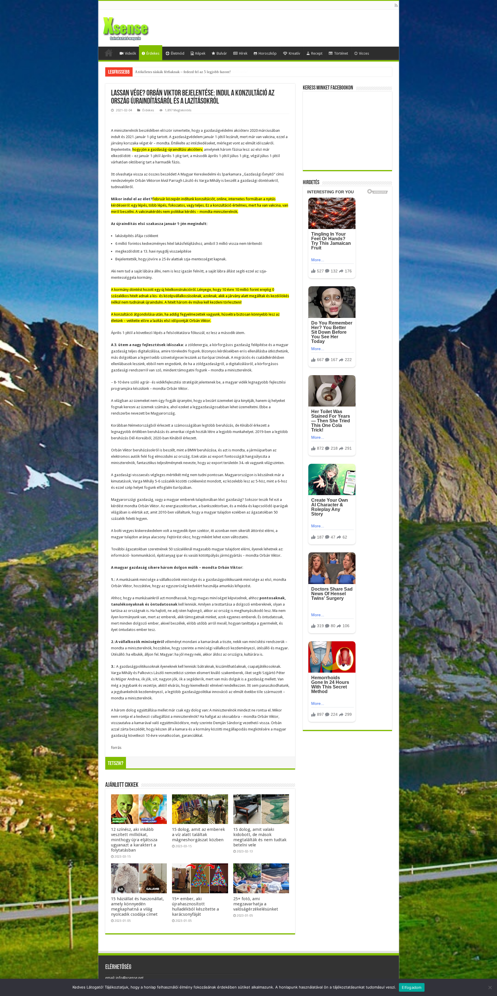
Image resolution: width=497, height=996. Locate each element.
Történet (341, 53)
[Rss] (396, 5)
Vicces (364, 53)
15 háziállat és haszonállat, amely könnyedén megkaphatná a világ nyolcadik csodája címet (137, 906)
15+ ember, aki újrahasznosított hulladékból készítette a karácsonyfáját (195, 906)
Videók (130, 53)
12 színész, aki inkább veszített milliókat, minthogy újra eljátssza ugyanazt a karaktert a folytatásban (134, 840)
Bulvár (222, 53)
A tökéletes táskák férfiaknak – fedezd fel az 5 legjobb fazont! (183, 72)
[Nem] (490, 987)
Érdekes (152, 53)
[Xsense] (139, 27)
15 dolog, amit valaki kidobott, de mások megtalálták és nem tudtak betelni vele (259, 837)
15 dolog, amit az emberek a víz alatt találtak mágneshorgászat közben (198, 834)
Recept (316, 53)
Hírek (243, 53)
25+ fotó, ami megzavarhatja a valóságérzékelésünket (255, 904)
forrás (116, 747)
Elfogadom (411, 987)
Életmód (177, 53)
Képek (200, 53)
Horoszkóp (268, 53)
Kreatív (294, 53)
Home (108, 53)
